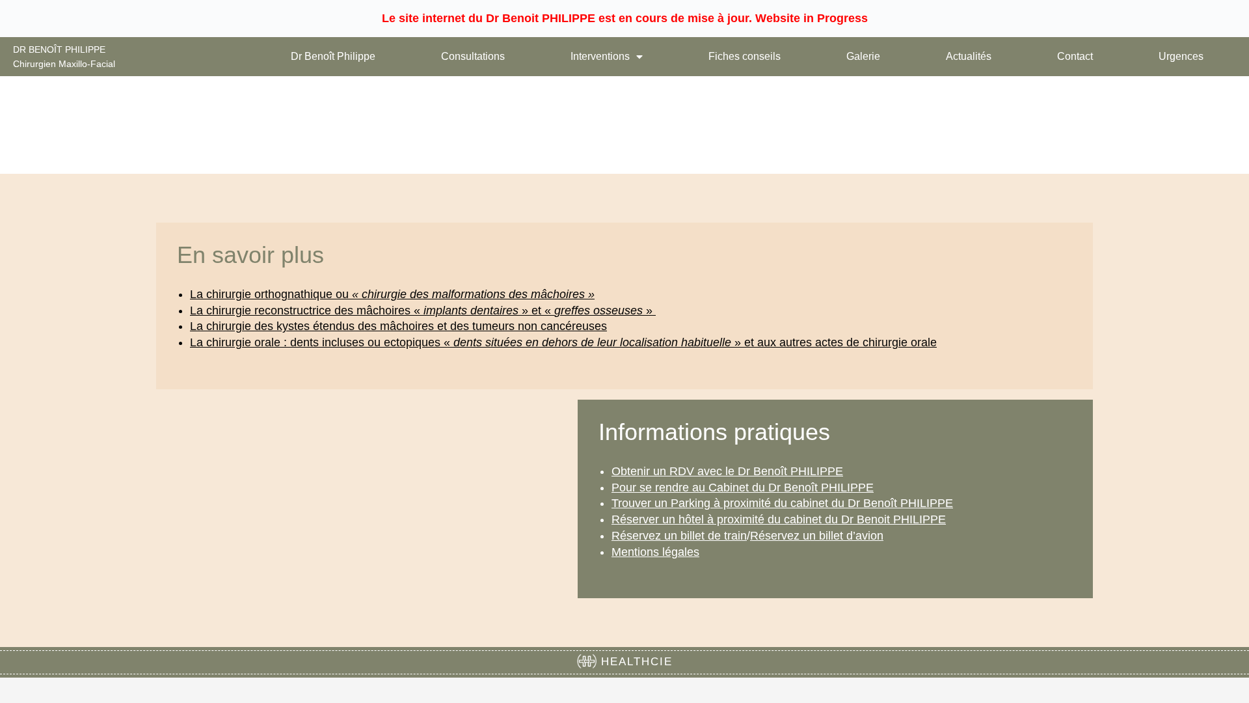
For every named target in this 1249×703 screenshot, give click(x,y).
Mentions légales (655, 551)
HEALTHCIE (635, 661)
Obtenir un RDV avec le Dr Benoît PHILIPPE (727, 471)
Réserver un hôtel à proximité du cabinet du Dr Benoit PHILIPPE (778, 519)
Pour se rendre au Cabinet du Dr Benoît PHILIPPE (742, 487)
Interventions (600, 56)
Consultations (473, 56)
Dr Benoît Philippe (333, 56)
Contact (1075, 56)
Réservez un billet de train (679, 535)
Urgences (1181, 56)
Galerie (863, 56)
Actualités (968, 56)
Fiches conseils (744, 56)
